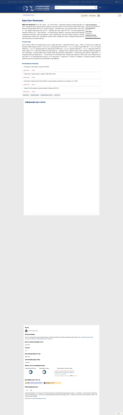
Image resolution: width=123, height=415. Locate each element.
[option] (119, 2)
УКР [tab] (27, 390)
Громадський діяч (35, 95)
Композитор (26, 95)
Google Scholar (26, 70)
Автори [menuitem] (21, 1)
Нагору (118, 413)
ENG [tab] (31, 390)
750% (73, 375)
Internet (33, 70)
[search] (100, 7)
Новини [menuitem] (83, 1)
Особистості (57, 95)
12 (25, 350)
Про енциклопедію (74, 1)
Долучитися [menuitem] (89, 1)
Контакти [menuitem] (95, 1)
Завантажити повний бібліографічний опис (35, 398)
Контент (15, 1)
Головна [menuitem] (10, 1)
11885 (52, 383)
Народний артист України (46, 95)
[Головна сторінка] (29, 8)
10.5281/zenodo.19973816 (36, 383)
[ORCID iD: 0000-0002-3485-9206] (37, 330)
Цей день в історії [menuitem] (28, 1)
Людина (27, 362)
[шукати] (95, 7)
